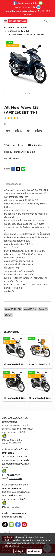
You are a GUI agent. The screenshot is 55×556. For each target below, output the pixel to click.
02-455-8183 (13, 507)
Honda (16, 158)
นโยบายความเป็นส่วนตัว (36, 543)
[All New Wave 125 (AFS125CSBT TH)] (27, 64)
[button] (45, 21)
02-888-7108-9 (18, 513)
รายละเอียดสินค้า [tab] (13, 184)
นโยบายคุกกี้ (14, 546)
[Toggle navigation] (51, 21)
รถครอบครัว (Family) (24, 151)
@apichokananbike (27, 3)
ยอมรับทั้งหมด (34, 551)
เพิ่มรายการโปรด (14, 145)
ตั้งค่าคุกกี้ (19, 551)
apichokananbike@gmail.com (20, 11)
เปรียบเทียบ (36, 145)
